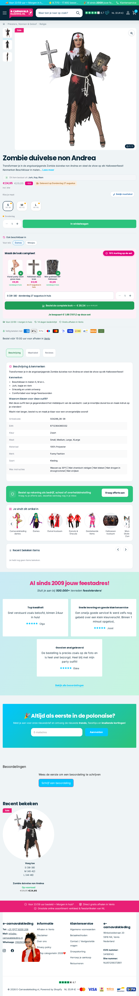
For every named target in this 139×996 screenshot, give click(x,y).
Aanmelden (96, 732)
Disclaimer (42, 935)
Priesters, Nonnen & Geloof (22, 24)
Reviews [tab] (49, 352)
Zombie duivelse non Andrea (28, 883)
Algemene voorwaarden (82, 929)
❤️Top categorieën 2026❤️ (51, 953)
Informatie (45, 923)
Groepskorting (77, 951)
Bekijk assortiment (5, 13)
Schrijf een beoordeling (56, 783)
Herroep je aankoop (80, 957)
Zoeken (78, 13)
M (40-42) (29, 871)
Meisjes (31, 242)
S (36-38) (30, 867)
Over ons (42, 941)
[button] (17, 224)
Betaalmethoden (78, 935)
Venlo (47, 338)
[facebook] (12, 950)
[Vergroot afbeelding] (131, 33)
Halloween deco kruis (34, 278)
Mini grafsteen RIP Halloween (53, 278)
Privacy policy (44, 947)
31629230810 (22, 942)
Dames (18, 242)
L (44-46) (29, 875)
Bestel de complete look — (71, 305)
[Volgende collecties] (126, 523)
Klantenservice (81, 923)
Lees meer (48, 169)
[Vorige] (118, 549)
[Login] (128, 13)
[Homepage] (4, 24)
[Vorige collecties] (11, 523)
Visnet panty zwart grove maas (15, 278)
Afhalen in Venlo (45, 929)
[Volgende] (125, 549)
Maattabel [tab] (33, 352)
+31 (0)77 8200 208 (17, 929)
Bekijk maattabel (124, 194)
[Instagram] (4, 950)
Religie (42, 24)
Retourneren (77, 963)
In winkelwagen (79, 223)
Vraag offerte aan (115, 492)
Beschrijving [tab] (14, 352)
